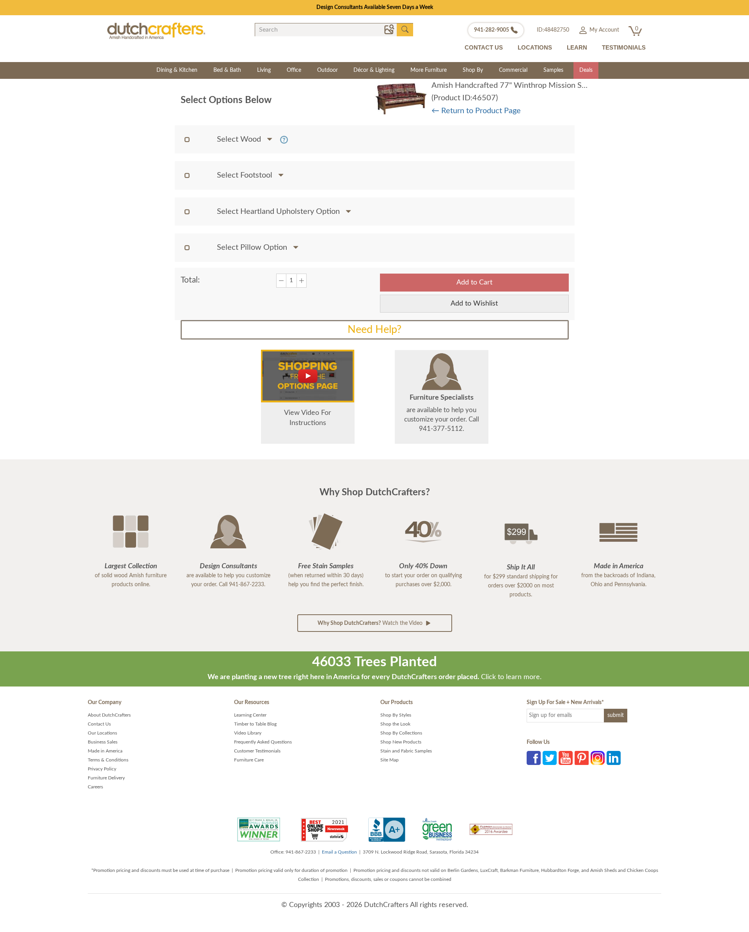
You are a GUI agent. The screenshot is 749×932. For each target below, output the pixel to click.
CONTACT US (484, 47)
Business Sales (102, 742)
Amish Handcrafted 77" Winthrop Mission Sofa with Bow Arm (537, 85)
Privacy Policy (102, 769)
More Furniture (428, 70)
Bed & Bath (227, 70)
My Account (603, 30)
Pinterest (582, 758)
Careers (95, 786)
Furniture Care (249, 760)
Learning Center (250, 715)
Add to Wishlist (474, 303)
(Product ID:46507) (464, 98)
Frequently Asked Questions (263, 742)
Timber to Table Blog (255, 724)
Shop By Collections (401, 733)
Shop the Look (395, 724)
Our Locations (102, 733)
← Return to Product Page (476, 111)
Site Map (389, 760)
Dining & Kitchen (176, 70)
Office (294, 70)
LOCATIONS (535, 47)
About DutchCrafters (109, 715)
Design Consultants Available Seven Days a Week (374, 7)
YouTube (566, 758)
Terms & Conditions (108, 760)
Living (264, 70)
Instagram (598, 758)
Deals (586, 70)
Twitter (550, 758)
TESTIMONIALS (624, 47)
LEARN (577, 47)
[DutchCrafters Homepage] (156, 30)
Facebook (534, 758)
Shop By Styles (395, 715)
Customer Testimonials (257, 751)
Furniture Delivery (106, 777)
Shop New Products (400, 742)
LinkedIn (614, 758)
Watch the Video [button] (371, 623)
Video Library (247, 733)
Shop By (473, 70)
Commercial (513, 70)
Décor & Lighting (373, 70)
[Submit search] (405, 29)
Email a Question (339, 852)
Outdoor (327, 70)
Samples (553, 70)
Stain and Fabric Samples (406, 751)
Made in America (105, 751)
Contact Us (99, 724)
